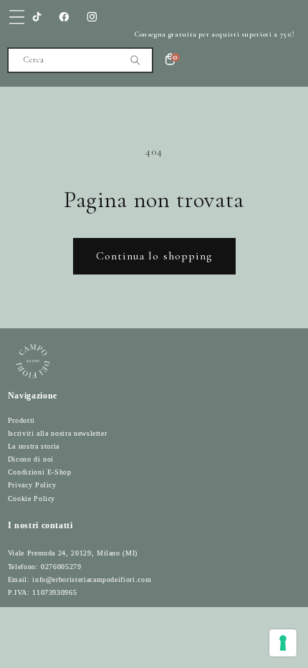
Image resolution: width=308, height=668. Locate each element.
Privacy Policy (32, 485)
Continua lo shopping (154, 256)
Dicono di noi (31, 459)
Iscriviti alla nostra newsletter (57, 433)
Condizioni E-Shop (40, 472)
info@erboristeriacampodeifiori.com (91, 579)
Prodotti (21, 420)
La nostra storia (33, 446)
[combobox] (80, 60)
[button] (17, 17)
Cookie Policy (31, 498)
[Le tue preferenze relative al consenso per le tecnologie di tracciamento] (283, 643)
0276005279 (61, 567)
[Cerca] (135, 60)
